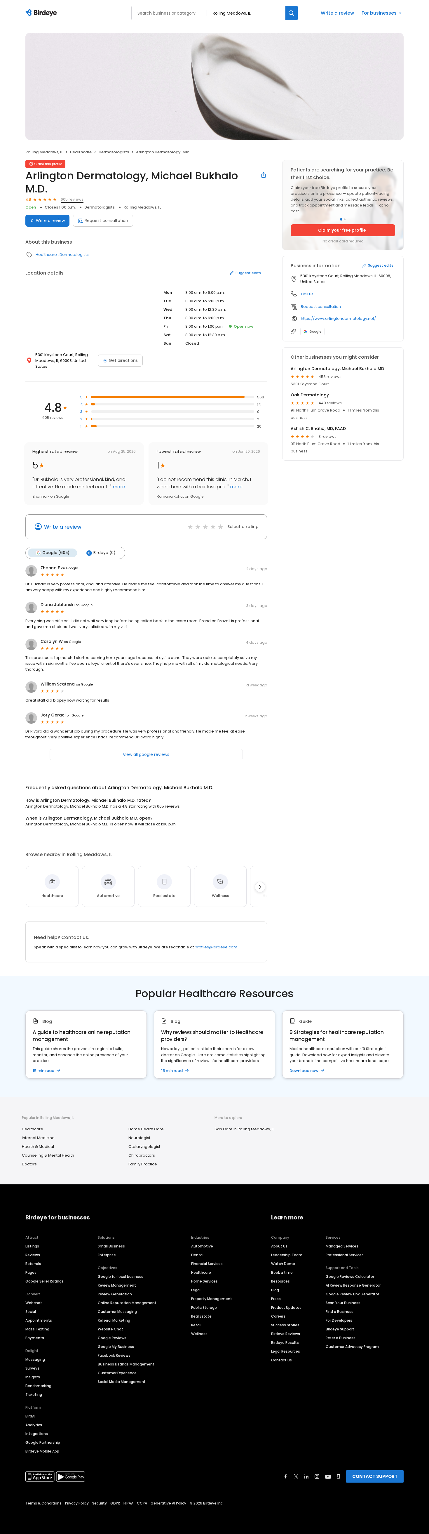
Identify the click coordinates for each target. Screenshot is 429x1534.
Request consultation (106, 220)
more (118, 486)
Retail (196, 1325)
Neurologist (139, 1138)
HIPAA (128, 1503)
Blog (275, 1289)
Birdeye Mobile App (42, 1451)
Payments (34, 1337)
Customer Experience (117, 1372)
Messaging (35, 1359)
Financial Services (207, 1263)
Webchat (33, 1302)
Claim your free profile (342, 230)
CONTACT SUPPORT (374, 1476)
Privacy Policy (77, 1503)
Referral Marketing (114, 1320)
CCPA (142, 1503)
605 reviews (72, 199)
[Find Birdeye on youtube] (328, 1476)
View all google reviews (146, 754)
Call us (307, 294)
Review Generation (115, 1294)
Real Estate (201, 1316)
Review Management (117, 1285)
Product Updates (286, 1307)
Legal (195, 1289)
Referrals (33, 1263)
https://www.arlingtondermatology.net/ (338, 318)
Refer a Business (340, 1337)
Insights (32, 1377)
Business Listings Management (126, 1364)
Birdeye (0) (104, 553)
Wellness (199, 1333)
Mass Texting (37, 1329)
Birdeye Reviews (285, 1333)
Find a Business (339, 1311)
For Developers (339, 1320)
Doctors (29, 1164)
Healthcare (81, 152)
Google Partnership (42, 1442)
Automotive (202, 1246)
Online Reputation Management (127, 1302)
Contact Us (281, 1360)
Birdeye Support (340, 1329)
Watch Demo (283, 1263)
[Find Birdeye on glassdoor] (338, 1476)
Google (315, 331)
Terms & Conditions (43, 1503)
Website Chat (110, 1329)
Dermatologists (114, 152)
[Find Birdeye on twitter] (296, 1476)
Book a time (282, 1272)
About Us (279, 1246)
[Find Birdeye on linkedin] (306, 1476)
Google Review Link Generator (352, 1294)
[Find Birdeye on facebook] (285, 1476)
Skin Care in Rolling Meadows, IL (244, 1129)
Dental (197, 1254)
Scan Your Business (343, 1302)
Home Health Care (146, 1129)
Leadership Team (286, 1254)
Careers (278, 1316)
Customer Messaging (117, 1311)
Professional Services (345, 1254)
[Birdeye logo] (42, 13)
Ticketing (33, 1394)
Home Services (204, 1281)
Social (30, 1311)
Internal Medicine (38, 1138)
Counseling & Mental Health (48, 1155)
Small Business (111, 1246)
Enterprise (107, 1254)
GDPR (115, 1503)
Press (276, 1298)
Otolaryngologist (144, 1146)
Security (99, 1503)
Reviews (32, 1254)
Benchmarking (38, 1385)
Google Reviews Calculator (350, 1276)
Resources (280, 1281)
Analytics (33, 1424)
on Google (69, 568)
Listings (32, 1246)
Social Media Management (122, 1381)
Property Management (211, 1298)
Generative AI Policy (168, 1503)
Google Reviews (112, 1337)
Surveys (32, 1368)
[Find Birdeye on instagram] (317, 1476)
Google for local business (120, 1276)
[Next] (260, 887)
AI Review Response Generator (353, 1285)
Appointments (38, 1320)
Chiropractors (141, 1155)
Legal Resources (285, 1351)
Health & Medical (38, 1146)
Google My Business (116, 1346)
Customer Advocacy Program (352, 1346)
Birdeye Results (285, 1342)
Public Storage (204, 1307)
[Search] (291, 13)
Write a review (337, 13)
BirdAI (30, 1416)
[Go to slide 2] (345, 219)
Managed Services (342, 1246)
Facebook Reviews (114, 1355)
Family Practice (142, 1164)
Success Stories (285, 1325)
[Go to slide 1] (341, 219)
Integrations (36, 1433)
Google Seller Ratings (44, 1281)
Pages (30, 1272)
